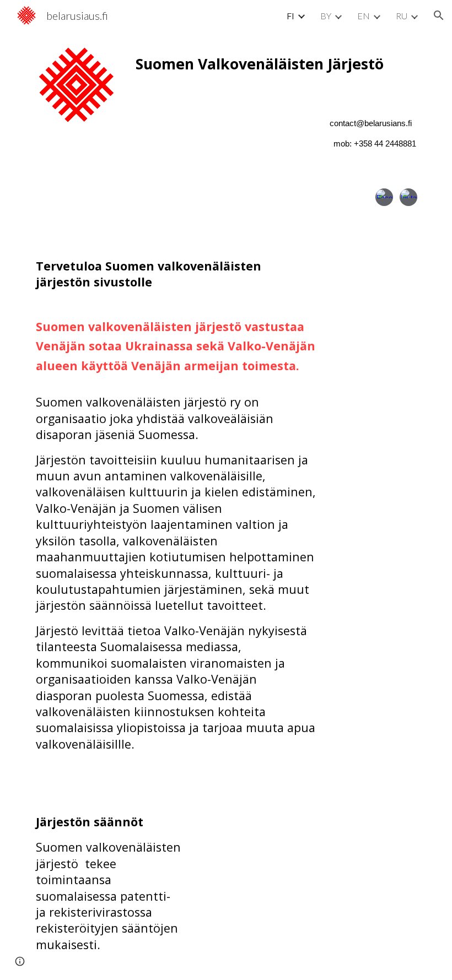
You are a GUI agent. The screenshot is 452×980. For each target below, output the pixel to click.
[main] (276, 64)
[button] (439, 15)
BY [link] (325, 15)
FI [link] (290, 15)
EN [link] (363, 15)
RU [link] (401, 15)
